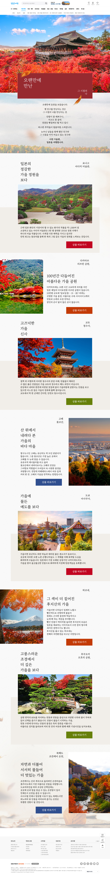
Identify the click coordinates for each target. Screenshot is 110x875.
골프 (66, 9)
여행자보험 (28, 850)
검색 (46, 3)
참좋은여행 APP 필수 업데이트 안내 (77, 852)
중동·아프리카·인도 (80, 13)
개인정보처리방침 (29, 844)
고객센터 (97, 4)
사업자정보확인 (35, 863)
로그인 (89, 4)
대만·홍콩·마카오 (31, 13)
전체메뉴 (15, 9)
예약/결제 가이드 (59, 844)
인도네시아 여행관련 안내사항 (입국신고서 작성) (80, 850)
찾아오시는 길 (13, 848)
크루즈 (77, 9)
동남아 (18, 13)
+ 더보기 (97, 841)
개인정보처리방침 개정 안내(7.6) (77, 848)
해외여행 (23, 9)
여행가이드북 (58, 846)
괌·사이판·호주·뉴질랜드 (56, 13)
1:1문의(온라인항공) (44, 854)
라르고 (56, 9)
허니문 (82, 9)
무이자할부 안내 (44, 844)
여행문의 (57, 850)
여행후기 (93, 4)
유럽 (13, 13)
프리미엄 (37, 9)
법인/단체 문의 (58, 848)
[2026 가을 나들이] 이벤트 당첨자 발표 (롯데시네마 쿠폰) (81, 846)
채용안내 (12, 850)
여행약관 (27, 848)
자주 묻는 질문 (43, 848)
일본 (24, 13)
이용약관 (27, 846)
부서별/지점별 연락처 (15, 846)
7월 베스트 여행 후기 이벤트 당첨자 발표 (78, 844)
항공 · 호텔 (50, 9)
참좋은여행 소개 (14, 844)
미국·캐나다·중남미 (68, 13)
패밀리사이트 (89, 871)
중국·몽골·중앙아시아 (42, 13)
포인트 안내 (43, 846)
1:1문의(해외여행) (44, 850)
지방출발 (43, 9)
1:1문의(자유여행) (44, 852)
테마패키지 (71, 9)
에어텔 (61, 9)
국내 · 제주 (30, 9)
